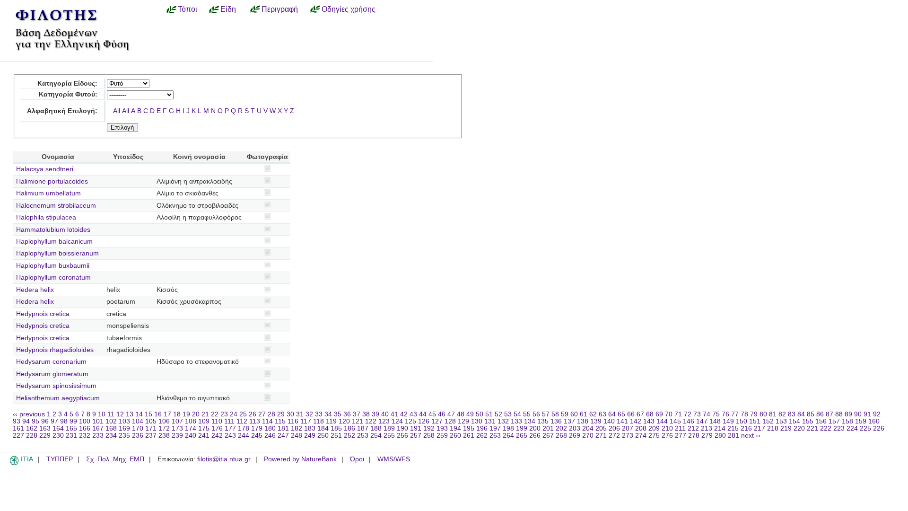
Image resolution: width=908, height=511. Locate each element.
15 (148, 414)
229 (45, 435)
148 (715, 421)
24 (233, 414)
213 (706, 428)
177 (230, 428)
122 (370, 421)
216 (746, 428)
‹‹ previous (29, 414)
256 (402, 435)
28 (271, 414)
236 (137, 435)
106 (164, 421)
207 (627, 428)
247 (283, 435)
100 (84, 421)
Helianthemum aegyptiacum (58, 398)
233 (98, 435)
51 (489, 414)
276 (667, 435)
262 (482, 435)
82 (782, 414)
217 (759, 428)
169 (124, 428)
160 (874, 421)
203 (574, 428)
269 (574, 435)
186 (349, 428)
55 (527, 414)
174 (190, 428)
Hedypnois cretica (43, 313)
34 (328, 414)
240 (190, 435)
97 (54, 421)
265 (521, 435)
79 (754, 414)
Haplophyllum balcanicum (54, 241)
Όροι (357, 459)
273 (627, 435)
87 (829, 414)
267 (548, 435)
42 (404, 414)
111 (229, 421)
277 (680, 435)
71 (678, 414)
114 (267, 421)
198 (508, 428)
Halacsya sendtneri (44, 169)
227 (18, 435)
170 (137, 428)
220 (799, 428)
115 (280, 421)
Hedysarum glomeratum (52, 374)
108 (190, 421)
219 (786, 428)
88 (839, 414)
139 (596, 421)
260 (455, 435)
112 (241, 421)
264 (508, 435)
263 (495, 435)
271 (601, 435)
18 (177, 414)
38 (366, 414)
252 (349, 435)
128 (450, 421)
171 (151, 428)
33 (319, 414)
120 (344, 421)
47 (451, 414)
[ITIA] (14, 463)
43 (413, 414)
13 (129, 414)
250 (323, 435)
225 (865, 428)
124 (397, 421)
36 (347, 414)
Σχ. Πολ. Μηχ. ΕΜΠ (115, 459)
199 (521, 428)
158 (847, 421)
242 (217, 435)
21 (205, 414)
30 (290, 414)
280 (720, 435)
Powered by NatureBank (300, 459)
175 (204, 428)
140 (609, 421)
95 (35, 421)
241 (204, 435)
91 (867, 414)
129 (463, 421)
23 (224, 414)
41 (394, 414)
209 (654, 428)
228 (31, 435)
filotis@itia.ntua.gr (224, 459)
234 (111, 435)
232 (84, 435)
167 (98, 428)
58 (555, 414)
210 (667, 428)
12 (120, 414)
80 (763, 414)
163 (45, 428)
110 (216, 421)
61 (583, 414)
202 (561, 428)
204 (588, 428)
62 (593, 414)
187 (362, 428)
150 (741, 421)
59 (564, 414)
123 (384, 421)
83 (791, 414)
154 (794, 421)
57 (546, 414)
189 (389, 428)
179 (256, 428)
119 (331, 421)
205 (601, 428)
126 (423, 421)
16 (158, 414)
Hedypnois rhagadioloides (55, 349)
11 (110, 414)
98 (64, 421)
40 (385, 414)
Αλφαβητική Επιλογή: (62, 111)
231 (71, 435)
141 (622, 421)
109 (204, 421)
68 (650, 414)
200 (535, 428)
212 (693, 428)
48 (460, 414)
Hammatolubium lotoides (53, 229)
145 (675, 421)
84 (801, 414)
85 (810, 414)
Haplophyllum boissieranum (57, 253)
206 (614, 428)
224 (852, 428)
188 (376, 428)
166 (84, 428)
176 (217, 428)
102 (111, 421)
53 (508, 414)
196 (482, 428)
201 (548, 428)
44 (423, 414)
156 (821, 421)
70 (668, 414)
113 (254, 421)
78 (744, 414)
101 (98, 421)
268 (561, 435)
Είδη (228, 9)
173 (177, 428)
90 (858, 414)
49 (470, 414)
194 (455, 428)
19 (186, 414)
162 (31, 428)
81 (773, 414)
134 (529, 421)
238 (164, 435)
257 (415, 435)
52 (498, 414)
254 (376, 435)
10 (101, 414)
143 (649, 421)
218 (772, 428)
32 (309, 414)
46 (441, 414)
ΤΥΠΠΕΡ (59, 459)
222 (825, 428)
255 (389, 435)
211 (680, 428)
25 (243, 414)
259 (442, 435)
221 (812, 428)
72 (687, 414)
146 (688, 421)
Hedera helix (35, 289)
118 (318, 421)
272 (614, 435)
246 (270, 435)
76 (725, 414)
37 (356, 414)
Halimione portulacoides (52, 181)
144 (662, 421)
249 (309, 435)
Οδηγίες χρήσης (348, 9)
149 (728, 421)
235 (124, 435)
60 (574, 414)
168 (111, 428)
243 (230, 435)
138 (582, 421)
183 (309, 428)
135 (543, 421)
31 (300, 414)
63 (602, 414)
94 (26, 421)
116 (293, 421)
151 (754, 421)
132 (503, 421)
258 (429, 435)
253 (362, 435)
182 (296, 428)
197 (495, 428)
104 (137, 421)
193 (442, 428)
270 (588, 435)
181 (283, 428)
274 (640, 435)
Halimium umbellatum (48, 193)
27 (262, 414)
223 (839, 428)
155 (807, 421)
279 (707, 435)
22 (214, 414)
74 (706, 414)
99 (73, 421)
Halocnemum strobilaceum (56, 205)
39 (375, 414)
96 (45, 421)
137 (569, 421)
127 (437, 421)
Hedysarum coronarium (51, 361)
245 (256, 435)
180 (270, 428)
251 (336, 435)
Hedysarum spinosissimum (56, 385)
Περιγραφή (280, 9)
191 (415, 428)
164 (58, 428)
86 (820, 414)
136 (556, 421)
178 (243, 428)
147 (701, 421)
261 (468, 435)
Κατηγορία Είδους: (67, 83)
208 (640, 428)
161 (18, 428)
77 (735, 414)
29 (281, 414)
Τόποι (187, 9)
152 (768, 421)
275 (654, 435)
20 (196, 414)
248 (296, 435)
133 (516, 421)
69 (659, 414)
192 (429, 428)
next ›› (750, 435)
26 (252, 414)
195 (468, 428)
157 (834, 421)
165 (71, 428)
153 (781, 421)
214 (719, 428)
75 (716, 414)
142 (635, 421)
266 (535, 435)
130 (476, 421)
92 (877, 414)
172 (164, 428)
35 (337, 414)
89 (848, 414)
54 (517, 414)
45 (432, 414)
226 (878, 428)
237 (151, 435)
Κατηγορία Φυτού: (68, 94)
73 (697, 414)
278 (693, 435)
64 (612, 414)
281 (733, 435)
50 (479, 414)
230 (58, 435)
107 (177, 421)
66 (631, 414)
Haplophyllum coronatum (53, 277)
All (116, 111)
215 (733, 428)
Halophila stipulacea (46, 217)
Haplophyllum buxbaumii (52, 265)
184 (323, 428)
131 (490, 421)
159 (860, 421)
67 (640, 414)
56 (536, 414)
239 (177, 435)
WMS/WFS (393, 459)
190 (402, 428)
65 (621, 414)
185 (336, 428)
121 (357, 421)
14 (139, 414)
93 (16, 421)
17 (167, 414)
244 (243, 435)
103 (124, 421)
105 (151, 421)
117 (305, 421)
